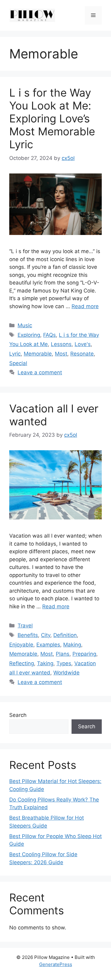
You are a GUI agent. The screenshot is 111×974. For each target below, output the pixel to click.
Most (61, 354)
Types (63, 663)
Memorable (38, 354)
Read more (85, 306)
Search (18, 715)
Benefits (28, 635)
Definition (65, 635)
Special (18, 363)
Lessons (61, 344)
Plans (62, 654)
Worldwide (66, 673)
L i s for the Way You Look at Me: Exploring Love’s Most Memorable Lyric (52, 118)
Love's (83, 344)
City (45, 635)
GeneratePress (55, 964)
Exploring (29, 335)
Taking (45, 663)
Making (72, 645)
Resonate (82, 354)
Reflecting (21, 663)
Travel (25, 625)
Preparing (84, 654)
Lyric (15, 354)
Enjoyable (21, 645)
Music (25, 325)
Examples (48, 645)
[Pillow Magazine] (32, 15)
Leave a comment (40, 372)
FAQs (49, 335)
